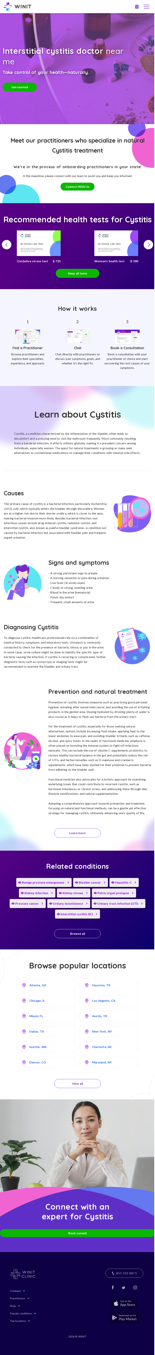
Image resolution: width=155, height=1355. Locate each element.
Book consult (77, 1233)
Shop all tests (77, 273)
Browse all (77, 933)
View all (77, 1083)
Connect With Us (77, 186)
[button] (6, 244)
